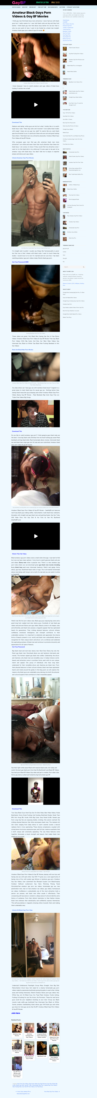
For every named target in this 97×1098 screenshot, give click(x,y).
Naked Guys (66, 132)
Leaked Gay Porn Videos (50, 1085)
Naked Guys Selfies (72, 189)
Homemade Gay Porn (37, 1085)
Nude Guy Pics (72, 238)
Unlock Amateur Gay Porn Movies (23, 158)
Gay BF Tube (28, 1085)
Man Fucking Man (17, 1087)
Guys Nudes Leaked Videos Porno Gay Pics (73, 307)
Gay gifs (65, 258)
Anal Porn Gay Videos (23, 1084)
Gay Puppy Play (66, 35)
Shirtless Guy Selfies (72, 232)
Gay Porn (62, 7)
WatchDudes (66, 20)
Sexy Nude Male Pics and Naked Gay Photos (73, 136)
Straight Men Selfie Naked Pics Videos (72, 314)
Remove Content (67, 283)
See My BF (24, 7)
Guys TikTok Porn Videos (69, 113)
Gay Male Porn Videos (68, 116)
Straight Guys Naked (68, 129)
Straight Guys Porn (73, 7)
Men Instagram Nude (74, 199)
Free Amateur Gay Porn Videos (74, 216)
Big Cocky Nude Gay (34, 1084)
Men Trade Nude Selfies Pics (76, 174)
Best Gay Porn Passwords (69, 122)
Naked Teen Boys (67, 317)
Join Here (15, 1013)
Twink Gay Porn (67, 29)
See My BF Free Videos (28, 1087)
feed (64, 255)
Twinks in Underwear (68, 27)
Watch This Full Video (19, 554)
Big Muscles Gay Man (46, 1084)
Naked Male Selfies (72, 71)
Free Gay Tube (42, 7)
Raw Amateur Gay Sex (68, 24)
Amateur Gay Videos (74, 222)
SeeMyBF (65, 22)
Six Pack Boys (39, 1087)
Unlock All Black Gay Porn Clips (22, 910)
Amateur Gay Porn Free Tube (76, 162)
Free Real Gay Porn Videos (51, 1091)
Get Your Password (18, 647)
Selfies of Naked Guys (74, 185)
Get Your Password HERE (20, 262)
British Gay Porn (67, 38)
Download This (17, 122)
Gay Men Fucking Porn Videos (76, 53)
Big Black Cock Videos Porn (75, 82)
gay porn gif (66, 248)
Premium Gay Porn (67, 25)
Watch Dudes (16, 7)
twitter (64, 252)
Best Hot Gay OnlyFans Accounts (71, 310)
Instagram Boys (53, 7)
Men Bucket (32, 7)
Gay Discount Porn (67, 40)
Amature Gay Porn (67, 304)
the (63, 261)
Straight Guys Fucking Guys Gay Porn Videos (73, 301)
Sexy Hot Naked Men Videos (70, 297)
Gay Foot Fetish (66, 33)
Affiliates (77, 283)
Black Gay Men (20, 1085)
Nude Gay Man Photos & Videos (70, 126)
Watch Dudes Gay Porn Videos (76, 156)
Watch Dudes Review (74, 47)
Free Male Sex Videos (68, 144)
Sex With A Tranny (67, 119)
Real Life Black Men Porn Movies (22, 350)
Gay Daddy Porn (67, 37)
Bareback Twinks (67, 31)
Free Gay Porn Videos (74, 195)
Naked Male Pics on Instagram (74, 65)
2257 (73, 283)
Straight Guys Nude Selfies (75, 97)
